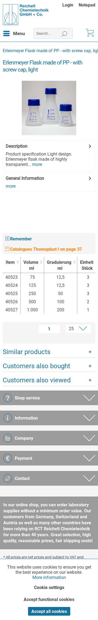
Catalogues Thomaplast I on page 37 (45, 249)
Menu (19, 33)
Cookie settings (49, 587)
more (36, 164)
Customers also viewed (37, 380)
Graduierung (59, 265)
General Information (25, 178)
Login (67, 5)
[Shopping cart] (89, 33)
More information (49, 577)
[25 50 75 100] (76, 329)
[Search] (64, 33)
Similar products (26, 352)
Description (16, 146)
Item (10, 262)
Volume (30, 265)
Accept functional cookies (49, 599)
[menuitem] (70, 5)
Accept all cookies (49, 611)
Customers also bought (36, 366)
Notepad (87, 5)
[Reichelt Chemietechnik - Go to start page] (26, 14)
